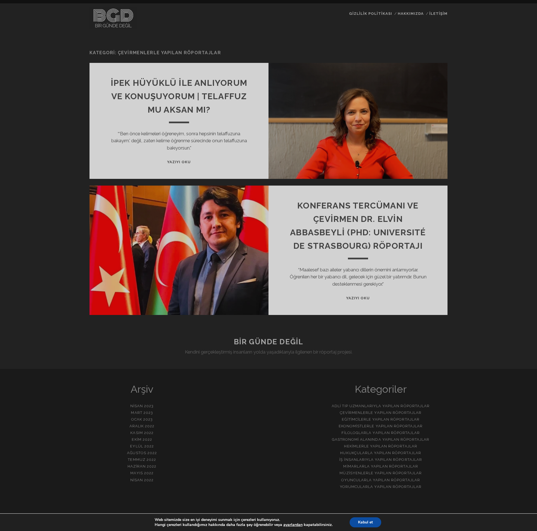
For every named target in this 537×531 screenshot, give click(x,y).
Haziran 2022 (142, 466)
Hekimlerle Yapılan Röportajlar (380, 446)
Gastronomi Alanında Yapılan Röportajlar (381, 439)
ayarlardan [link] (293, 524)
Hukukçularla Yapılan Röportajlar (380, 453)
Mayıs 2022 (141, 473)
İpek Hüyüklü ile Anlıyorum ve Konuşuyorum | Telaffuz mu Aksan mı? (179, 96)
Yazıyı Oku (179, 162)
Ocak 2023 (142, 419)
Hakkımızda (411, 13)
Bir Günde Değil (268, 342)
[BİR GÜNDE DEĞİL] (113, 26)
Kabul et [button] (365, 522)
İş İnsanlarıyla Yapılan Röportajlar (380, 459)
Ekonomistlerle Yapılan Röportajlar (381, 426)
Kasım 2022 (141, 433)
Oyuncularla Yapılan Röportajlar (380, 480)
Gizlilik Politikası (370, 13)
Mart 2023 (142, 413)
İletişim (438, 13)
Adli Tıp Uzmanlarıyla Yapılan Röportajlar (381, 406)
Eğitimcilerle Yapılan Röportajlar (380, 419)
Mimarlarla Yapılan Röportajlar (380, 466)
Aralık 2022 (141, 426)
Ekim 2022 (142, 439)
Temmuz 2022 (142, 459)
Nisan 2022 (142, 480)
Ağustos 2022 (142, 453)
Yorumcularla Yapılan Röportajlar (380, 487)
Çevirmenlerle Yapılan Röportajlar (380, 413)
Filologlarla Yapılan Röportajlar (380, 433)
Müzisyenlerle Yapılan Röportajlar (380, 473)
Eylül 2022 (142, 446)
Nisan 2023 (142, 406)
